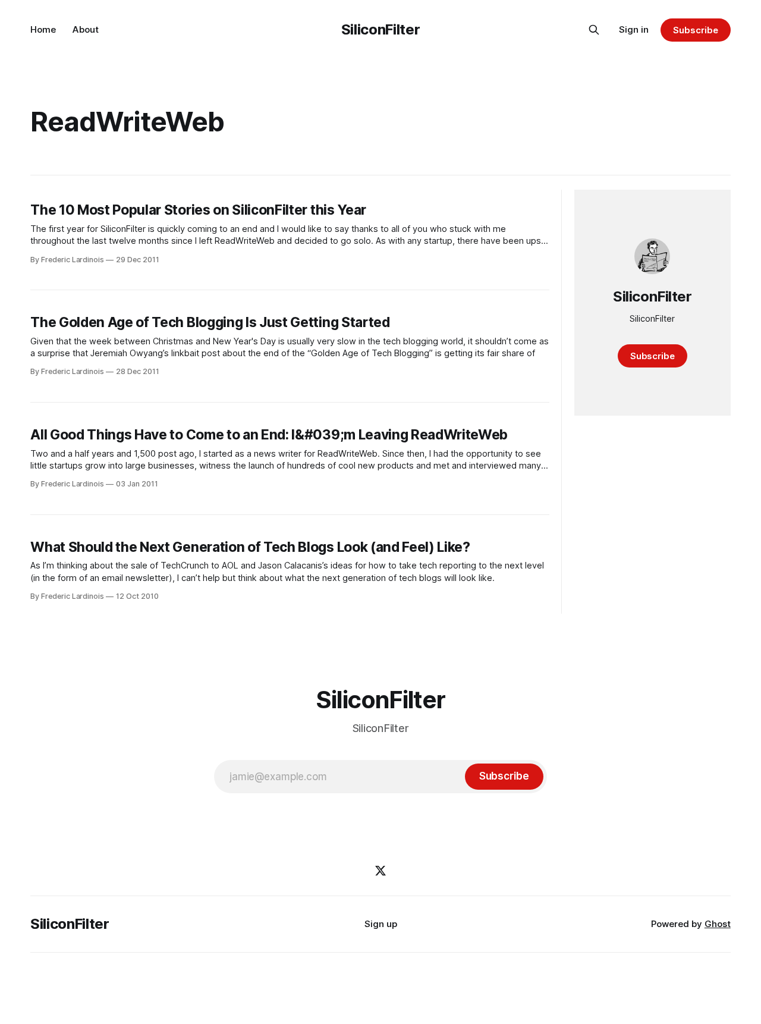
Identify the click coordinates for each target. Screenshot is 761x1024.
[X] (380, 871)
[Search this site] (593, 29)
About (86, 29)
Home (43, 29)
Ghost (718, 923)
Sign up (380, 923)
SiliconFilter (380, 29)
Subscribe (695, 30)
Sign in (634, 29)
